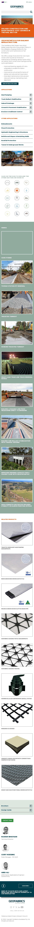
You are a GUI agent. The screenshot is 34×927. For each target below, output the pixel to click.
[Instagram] (11, 907)
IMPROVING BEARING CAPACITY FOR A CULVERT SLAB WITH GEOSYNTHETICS (15, 473)
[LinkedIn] (19, 907)
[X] (16, 907)
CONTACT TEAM (7, 820)
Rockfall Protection (8, 140)
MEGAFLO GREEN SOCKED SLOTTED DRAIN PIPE (14, 609)
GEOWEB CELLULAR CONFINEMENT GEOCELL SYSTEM (16, 698)
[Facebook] (14, 907)
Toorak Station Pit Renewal (13, 286)
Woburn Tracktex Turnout (12, 347)
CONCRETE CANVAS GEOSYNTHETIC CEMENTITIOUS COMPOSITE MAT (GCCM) (16, 759)
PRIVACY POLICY (22, 916)
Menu (30, 2)
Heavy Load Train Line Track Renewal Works (16, 377)
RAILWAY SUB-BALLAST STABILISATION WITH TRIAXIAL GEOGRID (15, 441)
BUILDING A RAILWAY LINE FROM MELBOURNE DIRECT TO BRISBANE (14, 409)
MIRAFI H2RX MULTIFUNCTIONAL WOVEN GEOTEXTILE (16, 790)
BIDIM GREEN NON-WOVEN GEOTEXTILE (12, 579)
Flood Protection (7, 128)
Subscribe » (25, 885)
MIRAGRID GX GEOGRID (7, 728)
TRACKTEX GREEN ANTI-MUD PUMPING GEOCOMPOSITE (12, 548)
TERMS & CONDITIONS (8, 916)
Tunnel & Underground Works (12, 145)
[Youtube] (22, 907)
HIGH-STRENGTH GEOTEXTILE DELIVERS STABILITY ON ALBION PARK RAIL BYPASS (16, 505)
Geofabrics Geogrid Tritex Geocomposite (14, 639)
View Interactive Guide (10, 83)
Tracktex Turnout (9, 316)
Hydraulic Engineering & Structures (14, 132)
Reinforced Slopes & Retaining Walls (15, 136)
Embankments (6, 124)
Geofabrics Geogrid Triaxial (10, 669)
